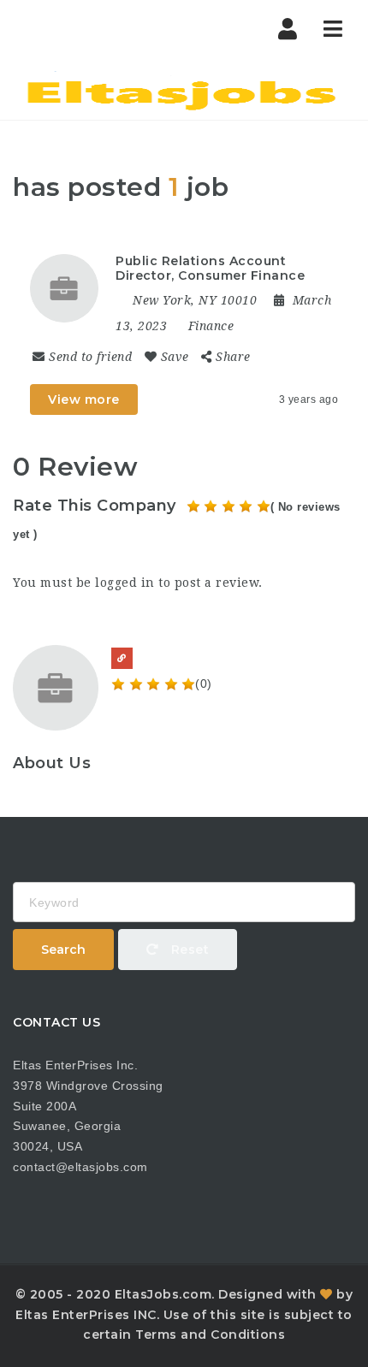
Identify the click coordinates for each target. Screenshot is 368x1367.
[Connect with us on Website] (122, 658)
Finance (211, 326)
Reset (188, 949)
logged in (125, 582)
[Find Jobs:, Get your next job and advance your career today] (184, 90)
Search (63, 949)
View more (84, 399)
